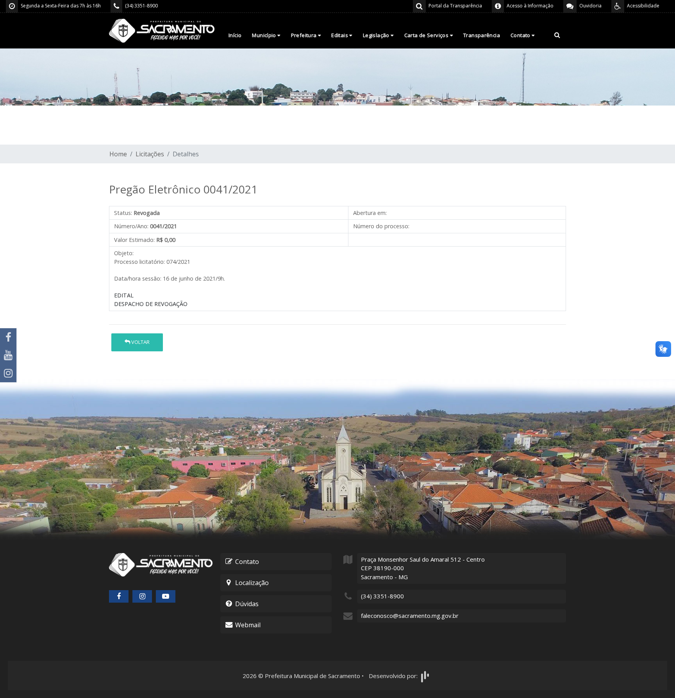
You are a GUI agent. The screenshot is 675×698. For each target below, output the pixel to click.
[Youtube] (8, 355)
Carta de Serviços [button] (427, 35)
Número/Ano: (131, 226)
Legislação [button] (377, 35)
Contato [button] (521, 35)
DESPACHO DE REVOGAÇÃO (151, 304)
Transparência (481, 35)
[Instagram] (8, 373)
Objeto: (124, 253)
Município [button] (264, 35)
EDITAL (124, 295)
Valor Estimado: (134, 239)
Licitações (150, 154)
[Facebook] (8, 337)
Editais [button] (340, 35)
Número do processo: (381, 226)
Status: (123, 213)
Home (118, 154)
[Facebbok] (119, 596)
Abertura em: (370, 213)
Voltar (140, 341)
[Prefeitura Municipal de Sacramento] (161, 30)
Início (235, 35)
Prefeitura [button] (304, 35)
